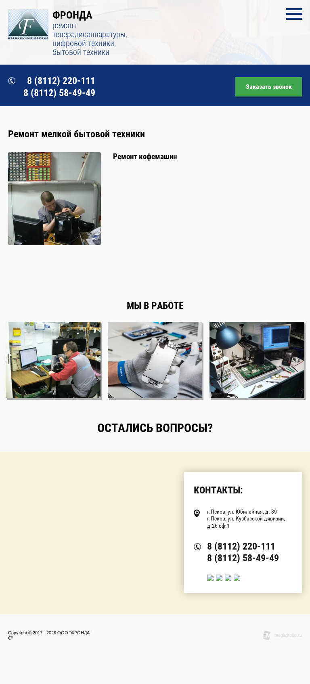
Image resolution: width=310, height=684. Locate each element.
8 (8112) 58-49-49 (59, 93)
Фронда (72, 15)
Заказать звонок (269, 86)
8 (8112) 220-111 (61, 80)
